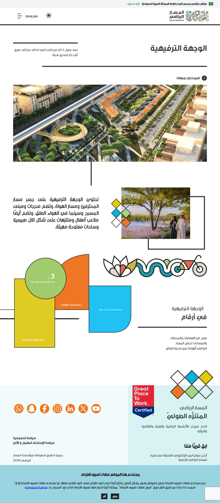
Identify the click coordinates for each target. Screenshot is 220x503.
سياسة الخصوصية (24, 438)
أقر (104, 496)
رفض (115, 496)
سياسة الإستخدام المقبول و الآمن (33, 443)
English (32, 16)
